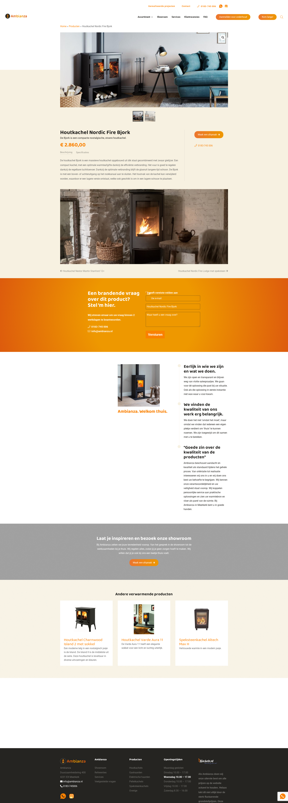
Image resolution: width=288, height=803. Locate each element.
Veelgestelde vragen (105, 781)
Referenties (100, 772)
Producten (74, 26)
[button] (223, 37)
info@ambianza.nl (102, 331)
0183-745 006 (208, 6)
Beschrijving (66, 152)
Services (176, 17)
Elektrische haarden (139, 777)
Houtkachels (135, 767)
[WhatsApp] (221, 6)
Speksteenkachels (138, 786)
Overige (133, 790)
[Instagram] (226, 6)
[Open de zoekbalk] (281, 17)
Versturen (155, 334)
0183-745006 (70, 786)
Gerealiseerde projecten (161, 6)
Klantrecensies (192, 17)
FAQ (205, 17)
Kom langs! (267, 17)
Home (63, 26)
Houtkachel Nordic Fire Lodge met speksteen (202, 271)
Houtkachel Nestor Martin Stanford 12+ (83, 271)
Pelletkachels (136, 781)
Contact (186, 6)
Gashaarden (135, 772)
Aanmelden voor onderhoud (233, 17)
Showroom (162, 17)
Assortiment (144, 17)
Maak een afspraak (207, 134)
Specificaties (82, 152)
